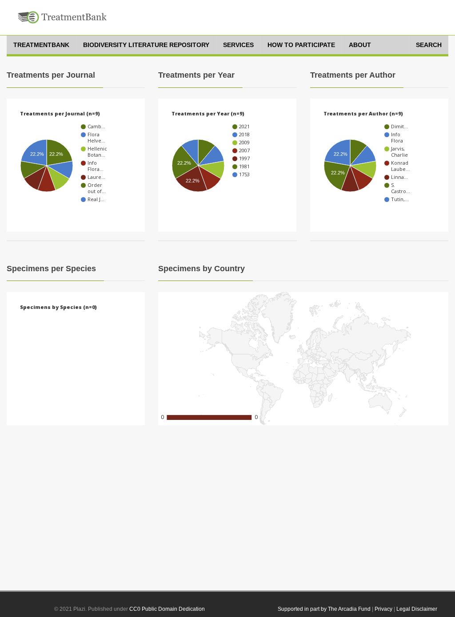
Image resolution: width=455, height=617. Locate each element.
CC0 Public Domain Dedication (167, 609)
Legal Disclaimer (416, 609)
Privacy (383, 609)
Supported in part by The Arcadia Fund (324, 609)
